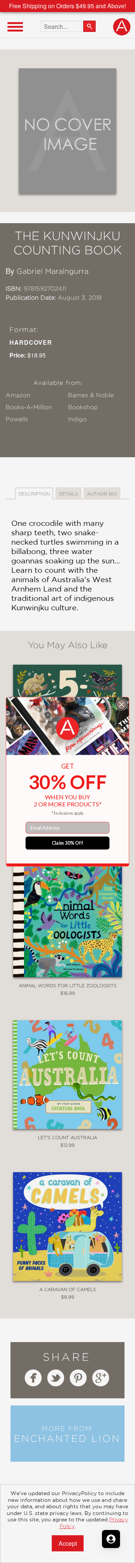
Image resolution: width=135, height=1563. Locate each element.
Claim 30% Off (68, 842)
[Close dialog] (121, 704)
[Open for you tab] (111, 1539)
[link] (68, 728)
